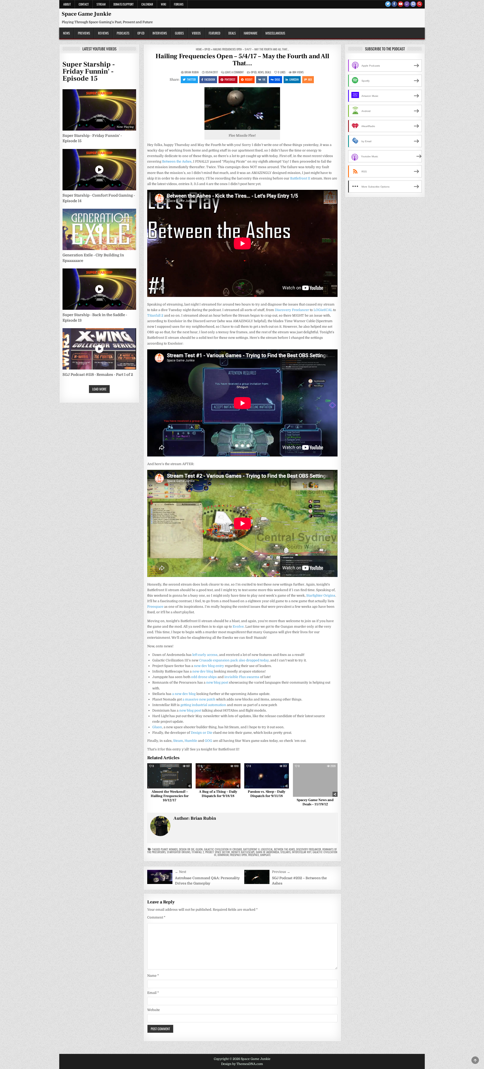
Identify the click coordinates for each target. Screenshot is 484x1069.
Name (153, 976)
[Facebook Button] (394, 4)
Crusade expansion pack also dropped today (234, 660)
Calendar (147, 4)
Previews (84, 33)
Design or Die (201, 733)
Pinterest (230, 79)
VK (263, 79)
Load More (99, 388)
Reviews (103, 33)
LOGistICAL (323, 310)
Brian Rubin (192, 72)
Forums (179, 4)
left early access (205, 655)
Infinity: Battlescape (243, 852)
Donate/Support (123, 4)
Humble (191, 741)
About (67, 4)
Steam (178, 741)
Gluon (157, 727)
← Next (180, 872)
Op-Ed (140, 33)
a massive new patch (199, 699)
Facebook (209, 79)
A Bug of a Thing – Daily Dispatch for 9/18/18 (218, 793)
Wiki (163, 4)
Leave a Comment (234, 72)
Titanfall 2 (155, 315)
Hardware (250, 33)
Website (153, 1010)
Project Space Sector (217, 852)
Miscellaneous (275, 33)
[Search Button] (419, 4)
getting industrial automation (203, 705)
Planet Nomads (169, 849)
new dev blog (202, 671)
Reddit (249, 79)
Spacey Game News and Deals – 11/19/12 (315, 802)
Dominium (223, 855)
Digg (277, 79)
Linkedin (294, 79)
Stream (101, 4)
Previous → (281, 872)
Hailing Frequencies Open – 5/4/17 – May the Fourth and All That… (242, 60)
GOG (208, 741)
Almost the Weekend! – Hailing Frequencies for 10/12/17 (170, 796)
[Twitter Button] (388, 4)
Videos (196, 33)
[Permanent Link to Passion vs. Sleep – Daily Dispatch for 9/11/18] (266, 775)
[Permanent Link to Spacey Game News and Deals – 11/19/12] (315, 780)
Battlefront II (300, 178)
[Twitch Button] (407, 4)
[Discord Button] (413, 4)
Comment (156, 917)
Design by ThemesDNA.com (242, 1064)
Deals (232, 33)
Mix (310, 79)
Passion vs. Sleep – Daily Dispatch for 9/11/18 (266, 793)
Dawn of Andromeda (267, 852)
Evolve (238, 626)
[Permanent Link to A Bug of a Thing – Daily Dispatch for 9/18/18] (218, 775)
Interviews (160, 33)
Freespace (155, 606)
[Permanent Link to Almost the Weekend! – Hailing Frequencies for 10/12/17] (169, 775)
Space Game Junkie (86, 13)
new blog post (217, 682)
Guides (179, 33)
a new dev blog (184, 694)
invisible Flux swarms (241, 677)
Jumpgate (265, 855)
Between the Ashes (177, 161)
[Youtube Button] (400, 4)
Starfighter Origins (320, 595)
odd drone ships (204, 677)
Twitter (191, 79)
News (66, 33)
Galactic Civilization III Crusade (223, 849)
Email (153, 993)
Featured (214, 33)
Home (199, 49)
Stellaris (285, 852)
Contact (84, 4)
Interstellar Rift (301, 852)
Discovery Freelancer (292, 310)
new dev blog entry (209, 666)
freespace (253, 855)
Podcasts (123, 33)
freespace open (238, 855)
